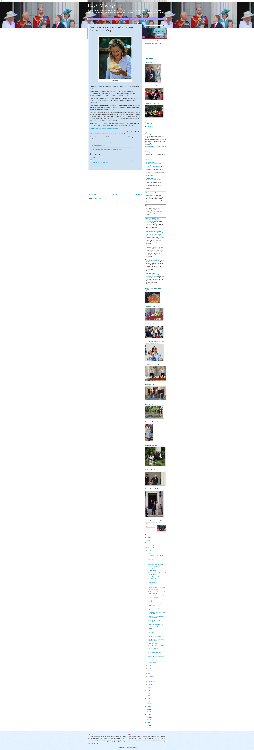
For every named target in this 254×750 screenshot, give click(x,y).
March (150, 679)
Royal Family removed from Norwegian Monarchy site (154, 649)
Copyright (133, 19)
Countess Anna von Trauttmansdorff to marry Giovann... (156, 592)
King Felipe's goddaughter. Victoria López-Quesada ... (156, 661)
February (150, 681)
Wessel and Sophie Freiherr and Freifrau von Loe (155, 581)
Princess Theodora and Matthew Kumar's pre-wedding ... (155, 577)
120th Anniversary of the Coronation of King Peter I (156, 604)
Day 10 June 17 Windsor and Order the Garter (156, 631)
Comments (149, 526)
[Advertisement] (115, 181)
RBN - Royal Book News (152, 218)
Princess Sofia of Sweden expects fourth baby (156, 657)
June (149, 671)
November (150, 547)
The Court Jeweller (151, 273)
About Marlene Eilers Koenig (114, 19)
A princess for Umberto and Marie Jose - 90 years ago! (156, 596)
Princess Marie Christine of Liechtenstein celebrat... (154, 653)
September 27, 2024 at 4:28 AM (100, 162)
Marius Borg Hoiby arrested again (156, 624)
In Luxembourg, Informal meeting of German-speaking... (156, 616)
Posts (148, 523)
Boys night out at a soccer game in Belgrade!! (156, 600)
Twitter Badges (149, 126)
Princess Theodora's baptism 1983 (156, 562)
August (150, 665)
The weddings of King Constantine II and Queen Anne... (157, 573)
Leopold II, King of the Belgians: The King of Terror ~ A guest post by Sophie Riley (155, 234)
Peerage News (149, 206)
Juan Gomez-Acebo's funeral (155, 643)
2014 (148, 712)
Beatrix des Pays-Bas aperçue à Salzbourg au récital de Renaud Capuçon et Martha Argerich (153, 165)
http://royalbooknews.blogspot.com (153, 43)
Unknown (95, 158)
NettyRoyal (149, 246)
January (150, 684)
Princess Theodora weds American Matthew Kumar (156, 569)
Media (126, 19)
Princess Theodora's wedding (155, 585)
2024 (148, 543)
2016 (148, 706)
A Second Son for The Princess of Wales (156, 627)
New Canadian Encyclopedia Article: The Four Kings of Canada (155, 260)
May (149, 673)
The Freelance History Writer (153, 231)
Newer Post (92, 194)
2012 (148, 717)
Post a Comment (95, 166)
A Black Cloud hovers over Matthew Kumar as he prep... (156, 588)
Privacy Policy (100, 19)
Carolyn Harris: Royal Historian (154, 259)
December (150, 545)
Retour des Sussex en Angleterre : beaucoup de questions (154, 180)
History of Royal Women (152, 193)
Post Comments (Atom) (100, 198)
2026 (148, 537)
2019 (148, 698)
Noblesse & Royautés (151, 178)
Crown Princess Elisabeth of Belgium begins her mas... (157, 612)
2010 (148, 722)
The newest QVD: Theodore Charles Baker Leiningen (156, 556)
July (149, 668)
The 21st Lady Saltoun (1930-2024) (156, 646)
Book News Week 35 (151, 194)
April (149, 676)
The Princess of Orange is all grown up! (156, 608)
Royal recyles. (151, 559)
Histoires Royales (150, 162)
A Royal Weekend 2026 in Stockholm (155, 247)
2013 (148, 714)
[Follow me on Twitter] (148, 123)
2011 (148, 720)
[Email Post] (127, 149)
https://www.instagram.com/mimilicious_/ (100, 142)
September (151, 553)
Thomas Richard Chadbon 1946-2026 (155, 207)
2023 (148, 687)
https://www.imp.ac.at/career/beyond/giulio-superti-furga (104, 128)
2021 (148, 693)
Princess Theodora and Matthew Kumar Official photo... (155, 565)
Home (91, 19)
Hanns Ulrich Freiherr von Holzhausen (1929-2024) (154, 635)
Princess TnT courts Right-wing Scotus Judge (155, 620)
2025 (148, 540)
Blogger (134, 747)
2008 (148, 728)
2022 (148, 690)
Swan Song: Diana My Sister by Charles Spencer (153, 220)
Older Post (138, 194)
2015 (148, 709)
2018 (148, 701)
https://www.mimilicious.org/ (97, 145)
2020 (148, 695)
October (150, 550)
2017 (148, 704)
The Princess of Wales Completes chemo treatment (156, 639)
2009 (148, 725)
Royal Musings (101, 5)
